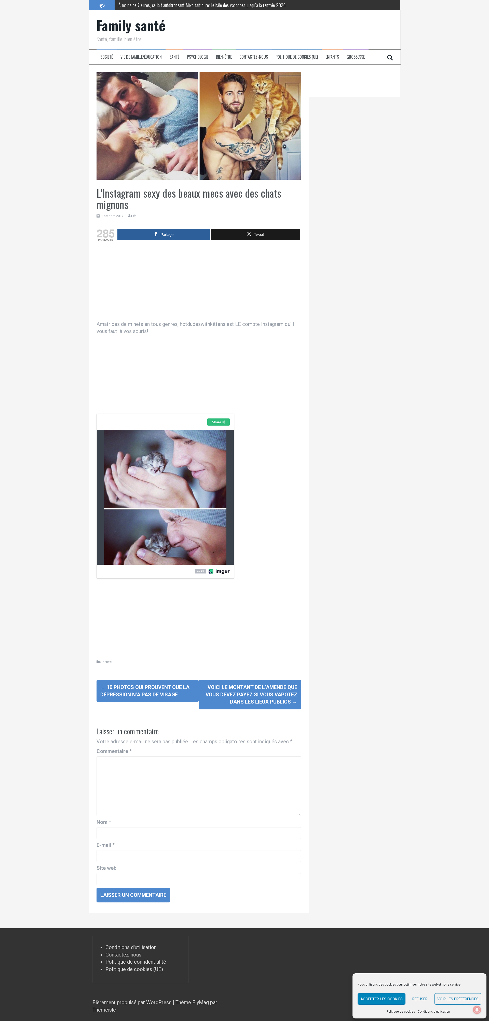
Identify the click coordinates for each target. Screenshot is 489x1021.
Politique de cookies (401, 1011)
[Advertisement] (199, 282)
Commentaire (114, 751)
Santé (174, 57)
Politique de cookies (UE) (297, 57)
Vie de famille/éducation (141, 57)
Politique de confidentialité (135, 962)
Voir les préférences (458, 999)
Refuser (420, 999)
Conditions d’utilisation (434, 1011)
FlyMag (200, 1002)
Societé (106, 57)
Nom (104, 822)
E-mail (106, 845)
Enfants (332, 57)
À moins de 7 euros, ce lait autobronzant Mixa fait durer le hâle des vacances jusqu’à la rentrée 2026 (202, 5)
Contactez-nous (253, 57)
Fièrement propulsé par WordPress (132, 1002)
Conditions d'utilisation (131, 947)
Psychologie (197, 57)
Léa (134, 216)
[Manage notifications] (477, 1010)
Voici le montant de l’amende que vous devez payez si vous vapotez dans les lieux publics (251, 694)
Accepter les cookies (381, 999)
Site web (106, 868)
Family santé (131, 25)
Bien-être (224, 57)
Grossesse (356, 57)
